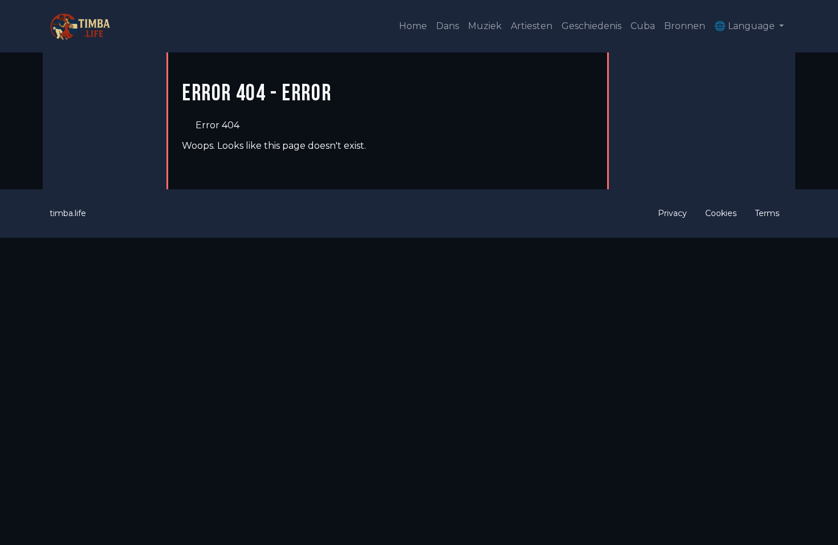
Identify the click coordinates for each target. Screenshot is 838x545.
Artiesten (531, 26)
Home (413, 26)
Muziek (485, 26)
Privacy (672, 213)
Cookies (721, 213)
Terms (767, 213)
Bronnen (684, 26)
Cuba (642, 26)
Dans (447, 26)
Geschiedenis (591, 26)
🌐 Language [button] (745, 26)
